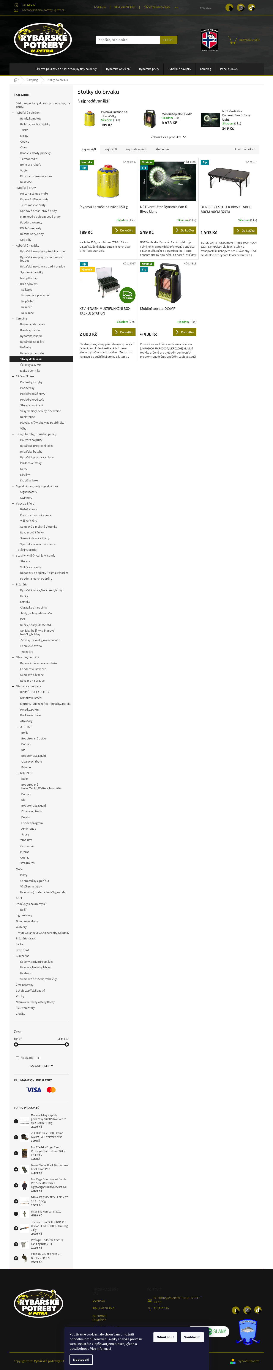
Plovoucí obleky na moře (36, 176)
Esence (26, 767)
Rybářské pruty (26, 188)
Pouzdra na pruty (31, 440)
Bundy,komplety (30, 118)
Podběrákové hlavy (32, 394)
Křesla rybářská (30, 330)
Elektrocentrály (30, 371)
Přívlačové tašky (31, 463)
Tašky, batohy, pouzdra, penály (36, 434)
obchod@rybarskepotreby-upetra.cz (177, 1300)
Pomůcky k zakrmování (31, 904)
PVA (22, 619)
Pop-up (26, 744)
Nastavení (81, 1359)
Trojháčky (26, 652)
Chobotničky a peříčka (34, 881)
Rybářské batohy (31, 452)
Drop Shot (22, 950)
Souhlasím (192, 1337)
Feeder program (32, 823)
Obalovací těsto (31, 762)
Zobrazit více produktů (166, 137)
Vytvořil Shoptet (248, 1361)
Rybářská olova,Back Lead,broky (41, 590)
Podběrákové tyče (32, 400)
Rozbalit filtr (39, 1066)
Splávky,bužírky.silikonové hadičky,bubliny (37, 633)
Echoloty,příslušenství (30, 991)
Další (23, 910)
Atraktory (26, 721)
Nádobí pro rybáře (32, 353)
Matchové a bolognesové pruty (40, 217)
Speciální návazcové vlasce (38, 544)
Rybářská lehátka (31, 336)
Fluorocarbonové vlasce (36, 515)
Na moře (26, 307)
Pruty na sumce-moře (34, 194)
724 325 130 (161, 1308)
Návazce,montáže (27, 657)
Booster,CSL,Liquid (33, 756)
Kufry (23, 469)
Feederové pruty (31, 222)
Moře (19, 869)
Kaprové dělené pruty (34, 199)
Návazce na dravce (32, 681)
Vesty (24, 170)
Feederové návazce (33, 669)
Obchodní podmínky (157, 7)
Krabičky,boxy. (29, 480)
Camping (21, 318)
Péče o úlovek (25, 376)
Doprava (100, 7)
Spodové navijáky (31, 272)
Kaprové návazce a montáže (38, 663)
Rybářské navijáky (27, 246)
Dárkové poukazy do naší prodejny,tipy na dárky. (43, 105)
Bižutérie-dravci (26, 938)
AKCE (19, 898)
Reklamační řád (124, 7)
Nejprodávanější (136, 149)
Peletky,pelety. (30, 710)
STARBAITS (27, 863)
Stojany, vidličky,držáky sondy (35, 556)
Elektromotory (25, 1008)
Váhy (23, 428)
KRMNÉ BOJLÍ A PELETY (34, 692)
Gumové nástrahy (27, 921)
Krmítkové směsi (31, 698)
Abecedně (162, 149)
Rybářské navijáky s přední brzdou (42, 251)
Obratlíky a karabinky (33, 608)
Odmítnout (165, 1337)
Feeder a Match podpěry (36, 579)
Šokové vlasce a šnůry (34, 538)
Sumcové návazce (32, 675)
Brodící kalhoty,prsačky (35, 153)
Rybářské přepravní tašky (37, 446)
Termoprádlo (28, 159)
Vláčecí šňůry (28, 521)
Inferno (25, 852)
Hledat (168, 40)
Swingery (26, 498)
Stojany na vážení (31, 405)
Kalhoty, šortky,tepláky (35, 124)
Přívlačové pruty (30, 228)
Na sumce (27, 313)
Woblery (21, 927)
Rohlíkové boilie (30, 715)
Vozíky (20, 996)
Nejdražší (111, 149)
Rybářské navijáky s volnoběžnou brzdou (41, 259)
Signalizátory (28, 492)
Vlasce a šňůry (25, 504)
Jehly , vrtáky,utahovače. (36, 613)
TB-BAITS (26, 840)
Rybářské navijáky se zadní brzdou (42, 266)
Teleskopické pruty (33, 205)
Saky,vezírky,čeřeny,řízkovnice (40, 411)
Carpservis (27, 846)
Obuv (23, 147)
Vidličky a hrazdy (31, 567)
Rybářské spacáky (32, 342)
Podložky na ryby (31, 382)
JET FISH (26, 727)
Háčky (24, 596)
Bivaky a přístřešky (32, 324)
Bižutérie (22, 584)
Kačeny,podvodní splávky (37, 962)
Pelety (25, 817)
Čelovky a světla (30, 365)
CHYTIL (24, 858)
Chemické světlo (31, 646)
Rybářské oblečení (28, 113)
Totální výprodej (26, 550)
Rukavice (26, 182)
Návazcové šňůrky (32, 532)
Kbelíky (25, 475)
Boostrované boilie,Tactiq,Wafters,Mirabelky (41, 787)
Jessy (25, 834)
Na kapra (27, 290)
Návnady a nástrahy (28, 686)
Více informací (100, 1348)
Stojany (25, 561)
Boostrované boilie (33, 738)
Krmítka (25, 602)
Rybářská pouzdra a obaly (37, 457)
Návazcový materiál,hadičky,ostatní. (43, 892)
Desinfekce (27, 417)
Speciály (25, 240)
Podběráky (27, 388)
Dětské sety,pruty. (32, 234)
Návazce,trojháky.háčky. (35, 967)
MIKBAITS (26, 773)
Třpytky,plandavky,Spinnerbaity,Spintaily (42, 933)
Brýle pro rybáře (30, 165)
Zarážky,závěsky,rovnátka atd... (41, 640)
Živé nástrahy (24, 985)
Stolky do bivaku (31, 359)
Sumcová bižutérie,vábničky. (38, 979)
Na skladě (30, 1058)
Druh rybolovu (29, 284)
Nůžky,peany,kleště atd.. (36, 625)
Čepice (24, 142)
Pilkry (23, 875)
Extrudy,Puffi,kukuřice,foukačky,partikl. (45, 704)
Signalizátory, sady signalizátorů (37, 486)
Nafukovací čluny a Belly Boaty (35, 1002)
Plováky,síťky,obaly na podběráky (42, 423)
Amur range (28, 829)
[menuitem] (66, 69)
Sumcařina (22, 956)
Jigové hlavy (24, 915)
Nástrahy (26, 973)
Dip (23, 750)
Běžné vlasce (29, 509)
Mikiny (24, 136)
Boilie (24, 733)
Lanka (19, 944)
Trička (24, 130)
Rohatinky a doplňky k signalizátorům (44, 573)
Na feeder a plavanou (35, 295)
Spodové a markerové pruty (38, 211)
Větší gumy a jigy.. (31, 886)
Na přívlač (27, 301)
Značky (20, 1014)
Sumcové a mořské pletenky (38, 527)
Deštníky (26, 347)
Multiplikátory (29, 278)
